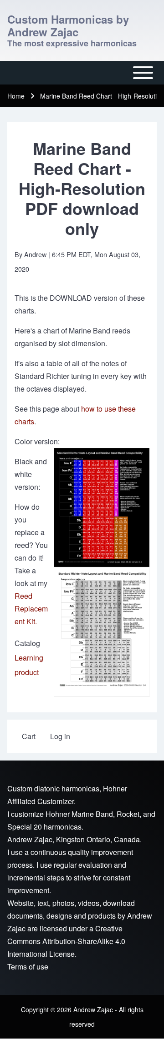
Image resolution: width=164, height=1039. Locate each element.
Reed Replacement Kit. (31, 608)
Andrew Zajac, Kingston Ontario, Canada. (74, 839)
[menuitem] (29, 736)
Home (16, 95)
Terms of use (27, 966)
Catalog (27, 643)
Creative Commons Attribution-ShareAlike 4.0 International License (66, 941)
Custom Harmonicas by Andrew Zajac (68, 25)
